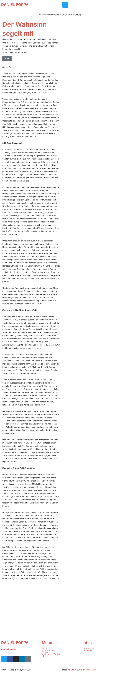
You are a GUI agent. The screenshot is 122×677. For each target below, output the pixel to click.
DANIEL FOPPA (14, 4)
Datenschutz (88, 648)
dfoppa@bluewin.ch (10, 649)
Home (44, 648)
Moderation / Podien (51, 654)
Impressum (87, 650)
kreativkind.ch (92, 670)
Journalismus (48, 650)
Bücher (45, 652)
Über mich (46, 656)
